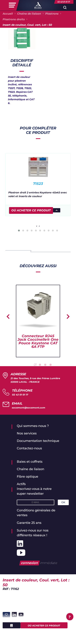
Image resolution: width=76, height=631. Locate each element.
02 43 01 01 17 (20, 394)
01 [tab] (35, 364)
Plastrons (52, 13)
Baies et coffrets (29, 462)
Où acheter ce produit (44, 625)
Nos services (27, 433)
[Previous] (8, 316)
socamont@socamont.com (28, 407)
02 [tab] (40, 365)
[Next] (68, 316)
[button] (19, 230)
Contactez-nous (29, 448)
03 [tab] (45, 365)
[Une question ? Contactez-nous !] (69, 616)
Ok (63, 502)
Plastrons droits (14, 19)
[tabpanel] (38, 321)
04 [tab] (50, 365)
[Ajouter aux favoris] (6, 614)
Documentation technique (38, 441)
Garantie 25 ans (29, 523)
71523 (38, 183)
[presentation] (36, 226)
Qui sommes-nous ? (33, 426)
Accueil (8, 13)
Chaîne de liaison (29, 13)
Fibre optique (27, 476)
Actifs (21, 484)
